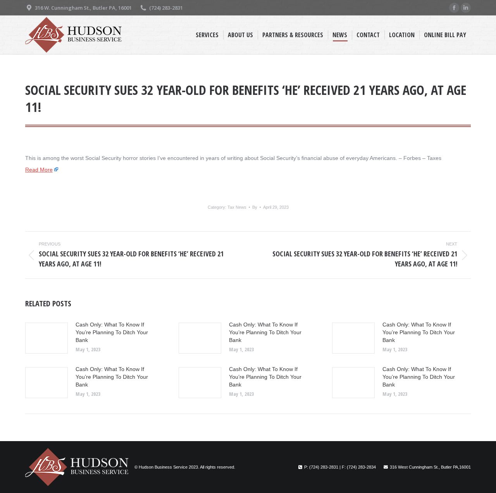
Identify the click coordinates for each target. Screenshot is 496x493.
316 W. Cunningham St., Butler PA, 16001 (83, 7)
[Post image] (46, 338)
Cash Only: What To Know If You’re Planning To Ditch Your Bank (112, 332)
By (254, 207)
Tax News (236, 207)
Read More (39, 170)
